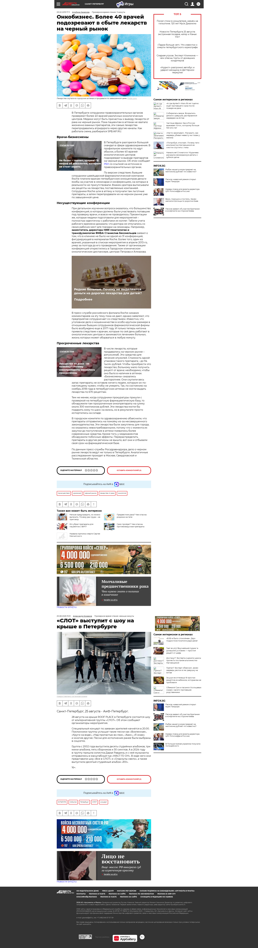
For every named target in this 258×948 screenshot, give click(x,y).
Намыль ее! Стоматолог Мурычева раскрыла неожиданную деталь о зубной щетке (182, 154)
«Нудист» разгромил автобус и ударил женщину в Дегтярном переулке (177, 70)
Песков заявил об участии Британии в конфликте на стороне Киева (182, 210)
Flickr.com (132, 98)
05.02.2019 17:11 (63, 12)
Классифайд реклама (86, 897)
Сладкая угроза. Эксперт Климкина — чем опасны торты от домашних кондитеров (177, 58)
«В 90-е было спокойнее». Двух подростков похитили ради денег (182, 639)
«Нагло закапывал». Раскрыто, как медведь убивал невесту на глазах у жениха (183, 135)
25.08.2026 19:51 (64, 616)
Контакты (81, 894)
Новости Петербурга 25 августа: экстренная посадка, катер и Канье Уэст (177, 34)
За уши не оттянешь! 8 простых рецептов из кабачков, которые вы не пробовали (183, 680)
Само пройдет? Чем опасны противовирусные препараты (130, 525)
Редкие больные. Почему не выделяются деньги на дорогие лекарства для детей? (108, 291)
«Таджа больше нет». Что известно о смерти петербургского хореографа (177, 46)
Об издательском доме (87, 891)
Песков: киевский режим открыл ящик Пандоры (180, 180)
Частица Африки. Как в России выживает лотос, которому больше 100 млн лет (182, 125)
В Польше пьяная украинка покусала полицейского (182, 745)
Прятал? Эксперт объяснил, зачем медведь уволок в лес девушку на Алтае (182, 670)
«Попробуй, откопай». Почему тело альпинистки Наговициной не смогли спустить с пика (182, 145)
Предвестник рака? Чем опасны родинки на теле (132, 516)
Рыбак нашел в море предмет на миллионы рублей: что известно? (180, 171)
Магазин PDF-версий (126, 891)
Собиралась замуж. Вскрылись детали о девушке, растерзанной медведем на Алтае (181, 115)
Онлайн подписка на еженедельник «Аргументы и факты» (167, 891)
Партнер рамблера (102, 937)
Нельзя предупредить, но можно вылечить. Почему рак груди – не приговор (85, 517)
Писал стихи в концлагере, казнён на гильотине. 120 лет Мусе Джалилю (177, 22)
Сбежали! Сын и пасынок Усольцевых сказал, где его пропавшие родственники (183, 689)
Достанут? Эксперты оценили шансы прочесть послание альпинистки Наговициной (183, 660)
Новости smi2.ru (67, 607)
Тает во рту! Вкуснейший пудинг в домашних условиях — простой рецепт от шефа (182, 650)
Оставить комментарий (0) (129, 470)
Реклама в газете (97, 894)
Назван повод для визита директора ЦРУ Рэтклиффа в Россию (182, 190)
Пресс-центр (108, 891)
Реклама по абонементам (141, 894)
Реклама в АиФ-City (166, 894)
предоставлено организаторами (72, 696)
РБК (106, 164)
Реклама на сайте (117, 894)
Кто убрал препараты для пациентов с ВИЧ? (81, 525)
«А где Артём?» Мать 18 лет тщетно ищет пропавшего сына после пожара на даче (182, 105)
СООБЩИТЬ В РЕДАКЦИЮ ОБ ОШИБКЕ (156, 897)
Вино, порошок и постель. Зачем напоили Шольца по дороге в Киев (181, 200)
